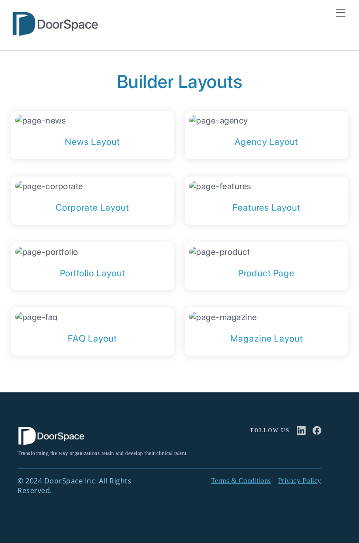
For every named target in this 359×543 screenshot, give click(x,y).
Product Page (266, 273)
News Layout (92, 141)
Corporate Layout (92, 207)
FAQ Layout (92, 338)
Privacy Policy (299, 480)
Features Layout (266, 207)
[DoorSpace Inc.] (55, 32)
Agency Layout (266, 141)
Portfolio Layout (92, 273)
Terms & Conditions (241, 480)
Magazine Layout (266, 338)
